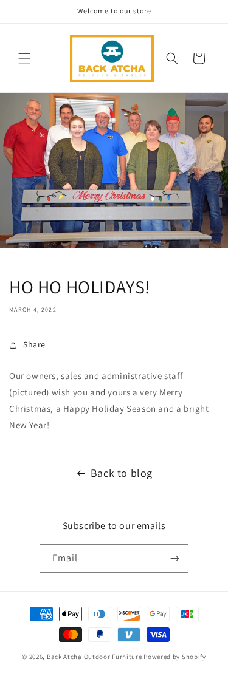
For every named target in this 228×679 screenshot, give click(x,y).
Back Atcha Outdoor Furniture (94, 656)
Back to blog (122, 473)
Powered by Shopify (174, 656)
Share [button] (34, 344)
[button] (24, 58)
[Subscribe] (174, 558)
